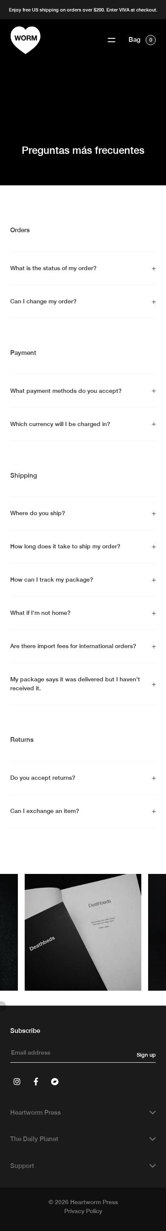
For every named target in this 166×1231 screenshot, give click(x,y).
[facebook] (36, 1081)
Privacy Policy (83, 1211)
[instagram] (17, 1081)
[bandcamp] (54, 1081)
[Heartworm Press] (25, 40)
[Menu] (111, 40)
